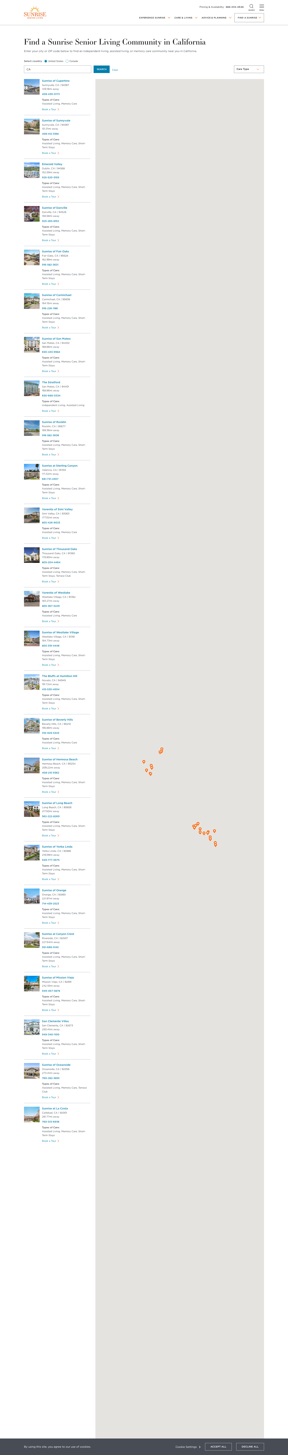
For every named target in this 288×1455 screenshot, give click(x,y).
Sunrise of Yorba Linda (57, 846)
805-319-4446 (51, 645)
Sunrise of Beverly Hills (57, 719)
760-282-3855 (51, 1078)
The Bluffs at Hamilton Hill (59, 676)
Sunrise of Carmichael (56, 295)
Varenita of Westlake (56, 592)
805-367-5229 (51, 606)
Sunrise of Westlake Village (60, 632)
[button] (150, 774)
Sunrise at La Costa (55, 1108)
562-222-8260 (51, 816)
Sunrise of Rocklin (54, 422)
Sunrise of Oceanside (56, 1064)
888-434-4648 (235, 7)
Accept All (218, 1446)
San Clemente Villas (55, 1021)
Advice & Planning (214, 17)
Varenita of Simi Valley (57, 509)
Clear (115, 70)
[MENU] (262, 6)
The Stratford (51, 382)
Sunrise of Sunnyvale (56, 120)
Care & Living (183, 17)
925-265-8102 (50, 221)
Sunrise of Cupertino (56, 80)
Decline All (250, 1446)
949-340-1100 (50, 1034)
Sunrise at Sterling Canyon (60, 465)
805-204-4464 (51, 562)
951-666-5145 (50, 947)
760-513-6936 (50, 1121)
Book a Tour (49, 109)
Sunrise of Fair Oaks (55, 251)
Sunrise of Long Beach (57, 803)
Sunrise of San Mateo (56, 338)
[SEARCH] (252, 6)
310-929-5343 (50, 733)
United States (55, 61)
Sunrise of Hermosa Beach (60, 759)
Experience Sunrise (152, 17)
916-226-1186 (50, 308)
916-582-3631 (50, 264)
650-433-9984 (51, 352)
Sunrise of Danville (54, 207)
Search (101, 69)
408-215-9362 (50, 772)
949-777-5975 (51, 860)
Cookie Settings (186, 1446)
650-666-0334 (51, 395)
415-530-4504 (51, 689)
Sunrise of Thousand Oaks (59, 549)
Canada (73, 61)
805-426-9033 (51, 522)
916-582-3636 (50, 435)
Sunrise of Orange (54, 890)
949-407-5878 (51, 990)
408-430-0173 (51, 94)
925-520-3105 (50, 177)
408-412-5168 (50, 133)
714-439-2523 (50, 903)
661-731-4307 (50, 479)
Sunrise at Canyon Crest (58, 933)
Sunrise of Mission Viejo (58, 977)
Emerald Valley (52, 164)
